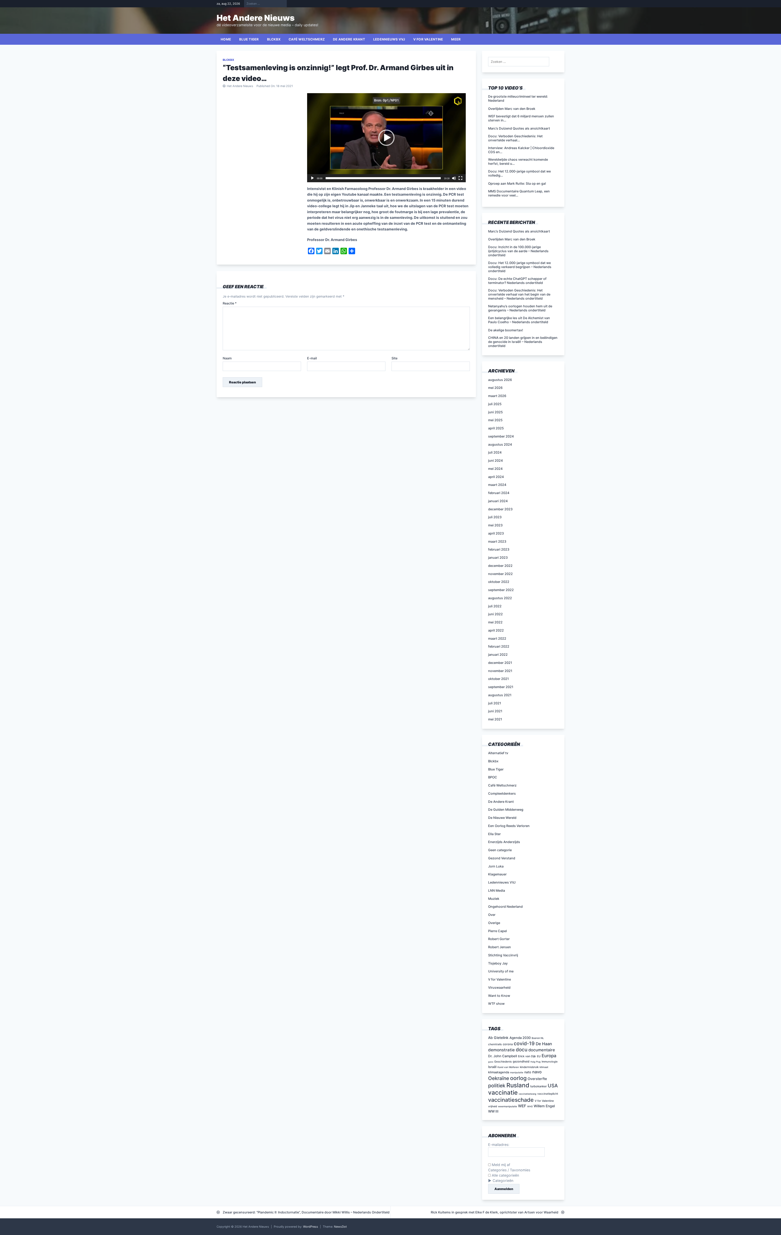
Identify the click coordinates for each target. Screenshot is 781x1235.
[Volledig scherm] (460, 178)
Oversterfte (537, 1079)
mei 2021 (495, 719)
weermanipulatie (507, 1106)
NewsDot (340, 1226)
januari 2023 (498, 557)
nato (527, 1072)
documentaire (541, 1049)
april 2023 (496, 533)
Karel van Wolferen (508, 1067)
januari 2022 (498, 654)
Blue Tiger (249, 39)
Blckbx (274, 39)
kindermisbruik (529, 1067)
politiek (496, 1085)
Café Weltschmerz (307, 39)
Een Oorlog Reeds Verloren (509, 826)
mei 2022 (495, 622)
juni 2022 (495, 614)
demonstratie (501, 1049)
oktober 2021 (498, 679)
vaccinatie (503, 1092)
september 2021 (500, 687)
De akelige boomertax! (505, 330)
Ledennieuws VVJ (389, 39)
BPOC (492, 777)
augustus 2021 (500, 695)
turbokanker (538, 1086)
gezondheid (521, 1061)
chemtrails (495, 1044)
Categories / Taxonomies (509, 1170)
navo (537, 1071)
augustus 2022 (500, 598)
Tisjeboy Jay (498, 963)
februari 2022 (498, 646)
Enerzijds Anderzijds (504, 842)
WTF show (496, 1004)
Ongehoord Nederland (505, 906)
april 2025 (496, 428)
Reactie (230, 303)
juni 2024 (495, 460)
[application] (386, 137)
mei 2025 (495, 420)
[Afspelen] (312, 178)
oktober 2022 (498, 582)
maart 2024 (497, 485)
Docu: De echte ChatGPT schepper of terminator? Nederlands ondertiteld (517, 281)
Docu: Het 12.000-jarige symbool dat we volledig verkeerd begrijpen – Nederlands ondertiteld (519, 267)
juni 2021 (495, 711)
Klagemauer (497, 874)
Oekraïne (498, 1078)
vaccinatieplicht (547, 1093)
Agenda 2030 (520, 1038)
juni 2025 (495, 412)
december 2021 (500, 663)
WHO (530, 1106)
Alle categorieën (505, 1175)
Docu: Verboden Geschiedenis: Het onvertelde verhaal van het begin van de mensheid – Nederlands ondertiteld (519, 294)
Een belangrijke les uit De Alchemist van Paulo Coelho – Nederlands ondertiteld (519, 320)
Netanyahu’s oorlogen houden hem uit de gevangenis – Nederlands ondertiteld (520, 308)
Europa (549, 1055)
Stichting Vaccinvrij (503, 955)
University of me (501, 971)
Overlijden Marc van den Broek (511, 239)
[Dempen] (454, 178)
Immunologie (550, 1061)
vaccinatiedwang (527, 1094)
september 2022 (501, 590)
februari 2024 (498, 493)
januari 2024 (498, 501)
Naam (227, 358)
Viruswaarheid (499, 987)
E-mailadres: (498, 1144)
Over (491, 915)
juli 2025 (495, 404)
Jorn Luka (496, 866)
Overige (494, 923)
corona (508, 1044)
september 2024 (501, 436)
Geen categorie (500, 850)
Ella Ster (494, 834)
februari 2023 (498, 549)
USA (553, 1086)
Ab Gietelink (498, 1037)
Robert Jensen (499, 947)
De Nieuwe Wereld (502, 818)
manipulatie (516, 1072)
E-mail (312, 358)
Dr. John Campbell (502, 1056)
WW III (493, 1111)
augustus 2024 (500, 444)
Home (226, 39)
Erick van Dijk (527, 1056)
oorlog (518, 1078)
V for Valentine (428, 39)
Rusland (517, 1085)
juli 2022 (495, 606)
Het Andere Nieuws (256, 18)
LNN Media (496, 890)
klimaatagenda (498, 1072)
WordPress (310, 1226)
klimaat (544, 1067)
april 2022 (496, 630)
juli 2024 (495, 452)
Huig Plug (535, 1061)
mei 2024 (495, 469)
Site (394, 358)
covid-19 (524, 1043)
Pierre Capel (497, 931)
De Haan (544, 1043)
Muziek (493, 899)
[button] (386, 138)
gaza (490, 1061)
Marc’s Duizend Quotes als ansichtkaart (519, 231)
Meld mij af (500, 1165)
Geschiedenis (503, 1061)
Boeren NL (538, 1038)
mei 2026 (495, 388)
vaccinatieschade (511, 1099)
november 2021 (500, 671)
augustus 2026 (500, 380)
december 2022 (500, 566)
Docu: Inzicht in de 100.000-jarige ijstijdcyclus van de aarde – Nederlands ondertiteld (518, 251)
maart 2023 (497, 541)
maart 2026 (497, 396)
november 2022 (500, 574)
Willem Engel (544, 1106)
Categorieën (503, 1180)
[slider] (383, 178)
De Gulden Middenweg (505, 809)
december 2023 (500, 509)
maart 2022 (497, 638)
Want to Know (499, 996)
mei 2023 (495, 525)
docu (521, 1050)
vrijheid (492, 1106)
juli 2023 (495, 517)
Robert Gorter (499, 939)
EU (539, 1056)
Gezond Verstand (501, 858)
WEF (522, 1106)
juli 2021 (494, 703)
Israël (492, 1067)
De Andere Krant (349, 39)
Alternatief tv (498, 753)
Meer (456, 39)
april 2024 (496, 477)
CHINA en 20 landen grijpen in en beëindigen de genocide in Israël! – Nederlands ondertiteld (522, 342)
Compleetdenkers (502, 793)
